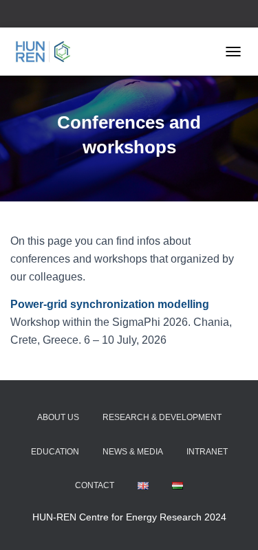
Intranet (207, 451)
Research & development (162, 417)
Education (55, 451)
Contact (94, 485)
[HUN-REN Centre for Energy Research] (48, 51)
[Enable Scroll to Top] (230, 522)
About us (58, 417)
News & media (133, 451)
